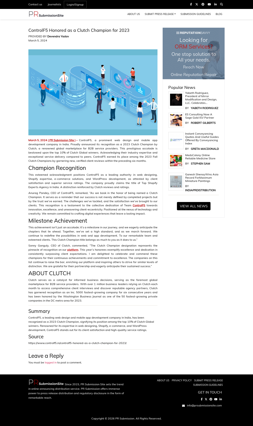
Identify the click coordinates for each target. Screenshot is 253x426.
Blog (219, 14)
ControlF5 (139, 205)
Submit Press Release (159, 14)
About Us (133, 14)
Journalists (54, 4)
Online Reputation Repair (194, 56)
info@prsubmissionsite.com (204, 405)
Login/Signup (75, 4)
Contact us (35, 4)
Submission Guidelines (196, 14)
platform (72, 249)
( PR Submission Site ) (62, 140)
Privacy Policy (182, 380)
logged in (51, 362)
